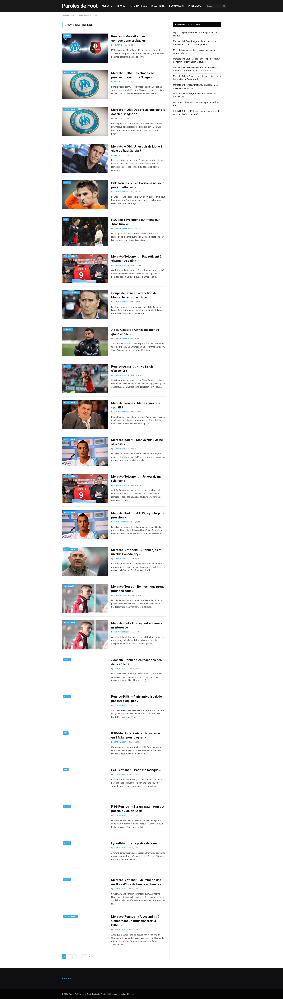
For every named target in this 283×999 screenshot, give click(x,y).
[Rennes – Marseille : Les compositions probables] (85, 48)
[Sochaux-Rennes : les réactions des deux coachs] (85, 671)
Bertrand (117, 45)
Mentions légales (126, 994)
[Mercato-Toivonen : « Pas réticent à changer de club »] (85, 268)
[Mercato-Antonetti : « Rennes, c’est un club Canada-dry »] (85, 561)
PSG (65, 219)
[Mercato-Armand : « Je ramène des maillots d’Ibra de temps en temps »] (85, 891)
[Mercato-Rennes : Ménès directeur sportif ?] (85, 414)
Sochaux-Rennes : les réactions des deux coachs (136, 662)
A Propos (66, 978)
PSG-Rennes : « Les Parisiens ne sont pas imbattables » (137, 185)
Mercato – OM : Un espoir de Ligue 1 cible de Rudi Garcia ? (136, 149)
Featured (68, 329)
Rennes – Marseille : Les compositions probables (128, 38)
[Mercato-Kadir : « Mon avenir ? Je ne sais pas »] (85, 451)
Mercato (107, 6)
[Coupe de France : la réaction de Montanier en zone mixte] (85, 304)
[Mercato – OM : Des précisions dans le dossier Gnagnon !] (85, 121)
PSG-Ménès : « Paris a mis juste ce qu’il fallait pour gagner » (135, 735)
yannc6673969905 (121, 192)
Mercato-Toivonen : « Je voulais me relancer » (136, 479)
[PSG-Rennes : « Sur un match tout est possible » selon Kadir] (85, 818)
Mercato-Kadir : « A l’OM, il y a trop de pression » (137, 515)
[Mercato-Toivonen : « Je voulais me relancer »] (85, 488)
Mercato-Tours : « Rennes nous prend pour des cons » (137, 589)
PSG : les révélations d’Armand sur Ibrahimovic (135, 222)
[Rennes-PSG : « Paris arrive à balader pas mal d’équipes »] (85, 708)
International (138, 6)
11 (84, 957)
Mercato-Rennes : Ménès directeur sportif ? (136, 405)
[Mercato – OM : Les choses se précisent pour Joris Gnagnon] (85, 84)
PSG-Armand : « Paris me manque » (136, 770)
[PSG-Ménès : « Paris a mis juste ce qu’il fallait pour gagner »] (85, 745)
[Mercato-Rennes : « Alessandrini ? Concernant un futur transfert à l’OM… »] (85, 928)
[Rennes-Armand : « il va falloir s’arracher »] (85, 378)
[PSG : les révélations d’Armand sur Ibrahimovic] (85, 231)
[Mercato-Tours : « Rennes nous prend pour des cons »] (85, 598)
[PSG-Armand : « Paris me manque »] (85, 781)
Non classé (69, 586)
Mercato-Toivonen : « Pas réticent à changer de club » (136, 259)
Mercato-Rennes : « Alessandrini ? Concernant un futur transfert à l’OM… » (135, 921)
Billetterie (157, 6)
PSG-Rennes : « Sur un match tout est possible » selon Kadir (137, 809)
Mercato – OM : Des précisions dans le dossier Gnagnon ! (138, 112)
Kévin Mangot (119, 669)
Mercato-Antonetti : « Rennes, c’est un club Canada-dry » (136, 552)
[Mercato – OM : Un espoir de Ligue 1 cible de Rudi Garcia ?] (85, 158)
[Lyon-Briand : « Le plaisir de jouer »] (85, 855)
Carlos (116, 82)
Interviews (194, 6)
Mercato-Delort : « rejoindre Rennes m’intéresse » (136, 625)
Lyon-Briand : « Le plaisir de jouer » (135, 843)
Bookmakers (176, 6)
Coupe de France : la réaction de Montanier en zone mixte (134, 295)
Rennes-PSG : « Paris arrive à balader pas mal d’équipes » (137, 699)
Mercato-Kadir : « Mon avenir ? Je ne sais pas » (137, 442)
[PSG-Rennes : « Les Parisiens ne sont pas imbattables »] (85, 194)
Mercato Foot (70, 73)
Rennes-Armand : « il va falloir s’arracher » (132, 369)
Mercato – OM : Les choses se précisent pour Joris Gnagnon (132, 75)
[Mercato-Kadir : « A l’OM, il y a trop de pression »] (85, 524)
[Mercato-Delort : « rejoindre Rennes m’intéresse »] (85, 634)
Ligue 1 (67, 183)
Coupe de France (71, 293)
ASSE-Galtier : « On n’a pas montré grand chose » (135, 332)
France (121, 6)
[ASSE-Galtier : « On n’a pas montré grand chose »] (85, 341)
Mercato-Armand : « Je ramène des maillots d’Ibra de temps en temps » (136, 882)
